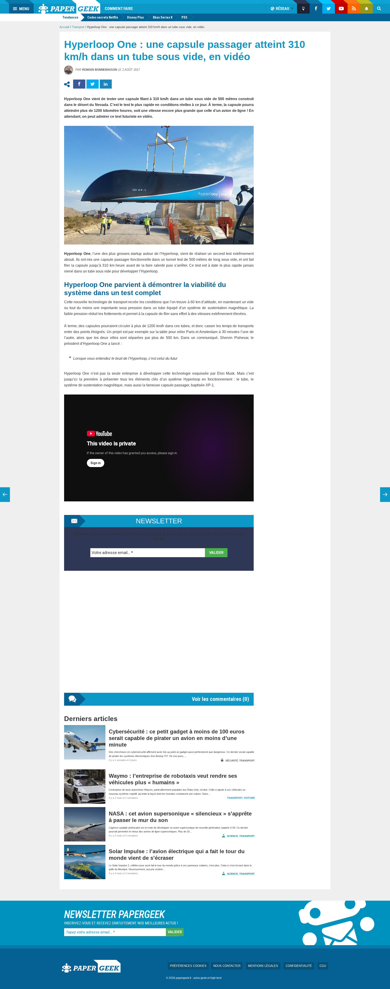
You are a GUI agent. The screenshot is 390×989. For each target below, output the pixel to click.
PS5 (184, 17)
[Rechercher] (379, 9)
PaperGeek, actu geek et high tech (69, 7)
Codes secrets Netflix (102, 17)
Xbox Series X (162, 17)
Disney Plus (135, 17)
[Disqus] (159, 636)
